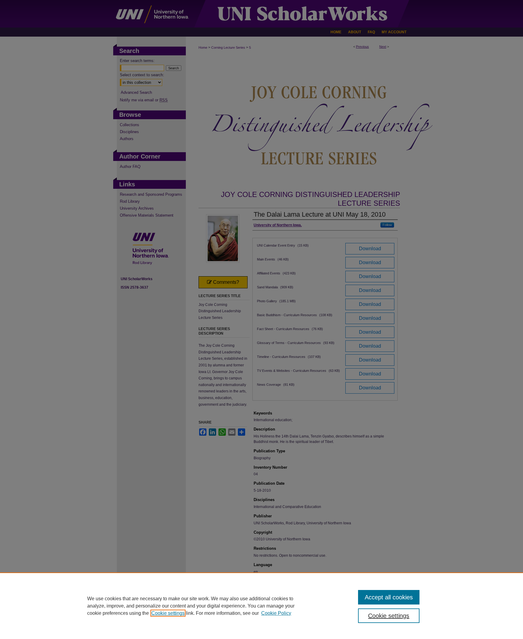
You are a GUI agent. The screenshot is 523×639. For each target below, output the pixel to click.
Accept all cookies (389, 597)
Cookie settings (168, 613)
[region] (261, 605)
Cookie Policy (276, 613)
